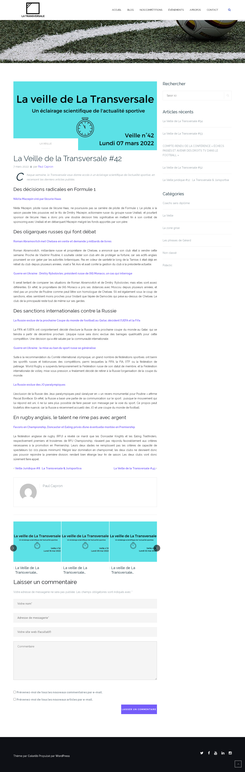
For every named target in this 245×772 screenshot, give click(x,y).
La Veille (46, 143)
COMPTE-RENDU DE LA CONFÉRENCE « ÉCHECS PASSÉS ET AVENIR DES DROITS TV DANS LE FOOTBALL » (193, 150)
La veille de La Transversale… (75, 570)
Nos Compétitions (151, 9)
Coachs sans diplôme (176, 203)
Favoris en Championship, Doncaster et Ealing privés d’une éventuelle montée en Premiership (74, 427)
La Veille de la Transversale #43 (134, 468)
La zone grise (171, 227)
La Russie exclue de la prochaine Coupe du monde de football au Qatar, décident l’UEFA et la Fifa (76, 320)
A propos (195, 9)
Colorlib (33, 755)
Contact (212, 9)
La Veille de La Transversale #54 (183, 121)
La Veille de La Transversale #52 (183, 167)
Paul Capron (45, 166)
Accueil (116, 9)
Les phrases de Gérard (177, 240)
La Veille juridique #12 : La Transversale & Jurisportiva (196, 180)
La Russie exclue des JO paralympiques (39, 384)
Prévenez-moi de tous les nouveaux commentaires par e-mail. (60, 692)
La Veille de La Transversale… (27, 570)
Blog (130, 9)
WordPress (63, 755)
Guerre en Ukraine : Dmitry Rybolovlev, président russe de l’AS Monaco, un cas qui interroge (72, 273)
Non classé (169, 252)
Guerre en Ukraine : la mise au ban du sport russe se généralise (54, 348)
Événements (176, 9)
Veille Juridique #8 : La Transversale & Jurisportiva (48, 468)
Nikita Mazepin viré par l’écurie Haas (37, 198)
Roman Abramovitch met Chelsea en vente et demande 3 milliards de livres (62, 241)
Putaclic (167, 265)
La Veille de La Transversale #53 (183, 133)
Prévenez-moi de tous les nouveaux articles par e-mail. (55, 699)
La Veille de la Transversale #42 (67, 158)
